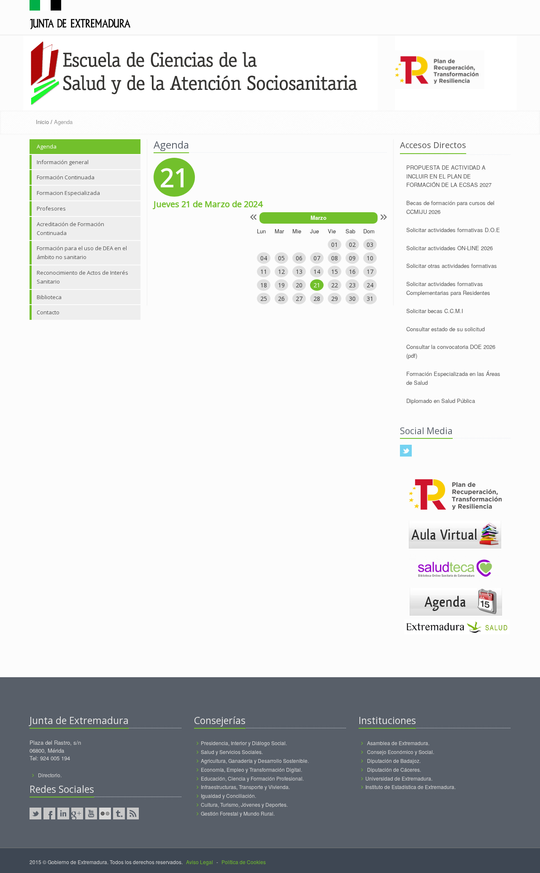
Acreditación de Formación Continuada (70, 228)
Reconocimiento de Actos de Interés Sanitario (82, 277)
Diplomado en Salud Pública (440, 401)
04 (263, 258)
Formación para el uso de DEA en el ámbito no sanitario (82, 252)
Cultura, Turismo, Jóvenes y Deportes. (244, 804)
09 (352, 258)
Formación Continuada (65, 177)
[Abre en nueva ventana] (455, 534)
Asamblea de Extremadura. (398, 742)
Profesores (51, 208)
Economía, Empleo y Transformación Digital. (251, 769)
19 (281, 285)
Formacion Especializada (68, 193)
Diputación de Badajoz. (394, 760)
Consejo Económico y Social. (400, 751)
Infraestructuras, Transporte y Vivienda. (245, 786)
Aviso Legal (199, 861)
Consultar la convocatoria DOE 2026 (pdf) (450, 351)
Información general (63, 162)
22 (334, 285)
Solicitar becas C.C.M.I (434, 311)
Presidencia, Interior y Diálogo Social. (244, 742)
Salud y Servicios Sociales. (232, 751)
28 (316, 299)
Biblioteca (49, 297)
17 (370, 272)
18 (263, 285)
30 (352, 299)
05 (281, 258)
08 (334, 258)
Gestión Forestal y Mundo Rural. (238, 813)
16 (352, 272)
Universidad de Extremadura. (398, 778)
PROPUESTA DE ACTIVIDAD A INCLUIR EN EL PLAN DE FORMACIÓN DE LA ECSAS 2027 (448, 176)
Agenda (47, 146)
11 (263, 272)
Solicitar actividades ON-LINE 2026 (449, 248)
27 (299, 299)
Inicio (42, 122)
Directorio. (50, 774)
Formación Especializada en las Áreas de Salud (453, 378)
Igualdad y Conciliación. (228, 795)
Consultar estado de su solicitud (445, 329)
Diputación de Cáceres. (394, 769)
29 (334, 299)
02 (352, 245)
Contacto (48, 312)
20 (299, 285)
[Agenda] (456, 601)
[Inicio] (80, 16)
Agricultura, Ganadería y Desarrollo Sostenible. (255, 760)
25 (263, 299)
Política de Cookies (243, 861)
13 (299, 272)
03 (370, 245)
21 (316, 285)
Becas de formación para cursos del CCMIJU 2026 (450, 207)
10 (370, 258)
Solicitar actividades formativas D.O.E (453, 230)
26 (281, 299)
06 (299, 258)
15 (334, 272)
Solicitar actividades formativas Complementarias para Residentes (448, 288)
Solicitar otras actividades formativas (451, 266)
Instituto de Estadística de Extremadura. (410, 786)
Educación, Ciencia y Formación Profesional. (252, 778)
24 (370, 285)
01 (334, 245)
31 (370, 299)
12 (281, 272)
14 (316, 272)
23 (352, 285)
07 (316, 258)
